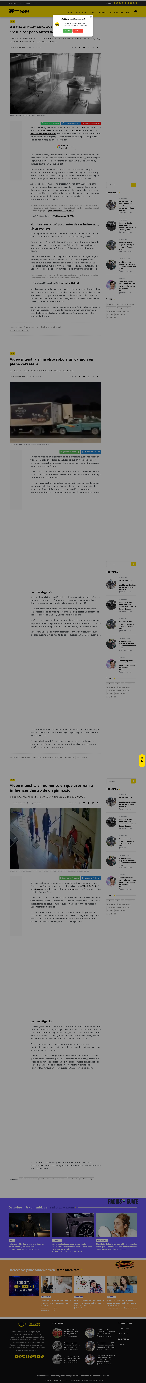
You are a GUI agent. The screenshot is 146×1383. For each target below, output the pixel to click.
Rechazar (77, 30)
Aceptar (67, 30)
